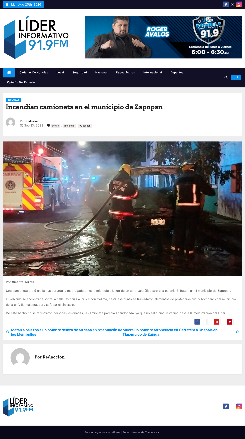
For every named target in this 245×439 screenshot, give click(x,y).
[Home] (9, 72)
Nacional (101, 72)
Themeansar (152, 432)
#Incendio (69, 125)
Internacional (152, 72)
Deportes (177, 72)
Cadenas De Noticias (34, 72)
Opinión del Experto (21, 82)
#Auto (55, 125)
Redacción (32, 121)
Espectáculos (125, 72)
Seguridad (80, 72)
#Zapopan (85, 125)
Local (60, 72)
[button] (226, 77)
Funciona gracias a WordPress (103, 432)
